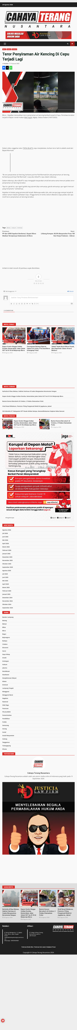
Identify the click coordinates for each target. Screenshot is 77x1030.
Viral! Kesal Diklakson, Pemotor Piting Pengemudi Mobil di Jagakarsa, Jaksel (26, 406)
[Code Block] (29, 304)
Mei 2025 (5, 581)
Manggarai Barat (7, 695)
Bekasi (4, 624)
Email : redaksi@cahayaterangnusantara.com (14, 937)
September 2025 (7, 567)
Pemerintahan (7, 715)
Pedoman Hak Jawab (40, 947)
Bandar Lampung (7, 617)
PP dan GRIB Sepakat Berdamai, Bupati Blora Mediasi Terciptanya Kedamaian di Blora (19, 233)
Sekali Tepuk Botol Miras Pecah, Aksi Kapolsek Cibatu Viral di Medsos (63, 335)
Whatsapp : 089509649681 (11, 940)
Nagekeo (5, 698)
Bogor (4, 634)
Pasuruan (5, 708)
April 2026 (5, 543)
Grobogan (5, 661)
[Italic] (14, 304)
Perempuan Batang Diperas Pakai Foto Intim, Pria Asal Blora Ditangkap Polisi (38, 335)
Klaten (4, 681)
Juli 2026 (5, 533)
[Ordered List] (22, 304)
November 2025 (7, 560)
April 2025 (5, 584)
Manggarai (5, 691)
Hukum (9, 49)
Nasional (5, 702)
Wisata (4, 749)
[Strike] (19, 304)
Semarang (5, 725)
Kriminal (14, 49)
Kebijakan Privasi (51, 947)
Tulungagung (6, 746)
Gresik (4, 658)
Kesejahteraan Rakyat (14, 339)
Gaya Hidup (6, 654)
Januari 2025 (6, 594)
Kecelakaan (6, 671)
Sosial (4, 732)
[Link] (32, 304)
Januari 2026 (6, 554)
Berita (8, 228)
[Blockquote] (27, 304)
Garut (54, 342)
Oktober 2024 (6, 604)
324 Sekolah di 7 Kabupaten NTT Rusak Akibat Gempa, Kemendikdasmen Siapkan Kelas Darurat (33, 411)
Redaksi (6, 63)
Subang (4, 739)
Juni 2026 (5, 537)
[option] (19, 425)
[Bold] (11, 304)
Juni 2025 (5, 577)
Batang (30, 342)
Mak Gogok (28, 117)
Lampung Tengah (8, 688)
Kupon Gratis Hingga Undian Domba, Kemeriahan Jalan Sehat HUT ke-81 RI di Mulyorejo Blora (14, 335)
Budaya (4, 641)
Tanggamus (6, 742)
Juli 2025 (5, 574)
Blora (4, 49)
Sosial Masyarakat (8, 342)
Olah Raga (5, 705)
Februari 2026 (6, 550)
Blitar (4, 627)
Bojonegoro (6, 637)
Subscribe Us (72, 43)
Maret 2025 (6, 587)
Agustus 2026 (6, 530)
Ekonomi (5, 647)
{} (34, 303)
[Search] (67, 44)
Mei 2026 (5, 540)
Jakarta (4, 668)
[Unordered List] (24, 304)
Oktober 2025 (6, 564)
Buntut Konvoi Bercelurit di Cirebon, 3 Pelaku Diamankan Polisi (22, 401)
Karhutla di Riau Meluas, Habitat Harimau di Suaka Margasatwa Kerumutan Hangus (29, 391)
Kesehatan (5, 675)
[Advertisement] (38, 35)
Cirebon (4, 644)
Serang (4, 729)
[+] (37, 303)
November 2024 (7, 601)
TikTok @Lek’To (28, 148)
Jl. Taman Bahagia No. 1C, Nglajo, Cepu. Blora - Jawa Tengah (13, 933)
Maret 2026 (6, 547)
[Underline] (16, 304)
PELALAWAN (6, 712)
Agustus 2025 (6, 570)
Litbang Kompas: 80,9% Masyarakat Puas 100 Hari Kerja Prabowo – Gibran (58, 233)
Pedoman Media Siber (27, 947)
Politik (4, 722)
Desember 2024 (7, 597)
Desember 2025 (7, 557)
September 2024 (7, 608)
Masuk (71, 291)
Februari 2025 (6, 591)
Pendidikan (6, 718)
